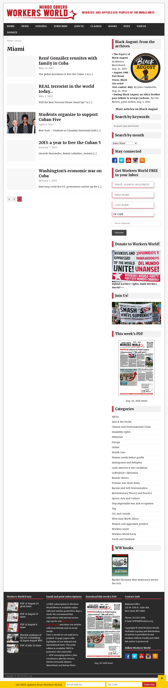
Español (41, 26)
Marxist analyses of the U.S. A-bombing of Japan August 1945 (31, 638)
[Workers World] (84, 13)
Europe (116, 442)
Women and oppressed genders (130, 523)
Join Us (79, 26)
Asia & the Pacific (122, 421)
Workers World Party (124, 534)
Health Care (119, 452)
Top (114, 508)
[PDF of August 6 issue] (12, 630)
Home (11, 26)
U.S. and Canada (121, 513)
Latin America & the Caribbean (129, 467)
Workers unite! (120, 528)
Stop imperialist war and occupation (133, 503)
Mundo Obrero (120, 477)
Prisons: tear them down (126, 482)
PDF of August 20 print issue (29, 605)
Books (112, 26)
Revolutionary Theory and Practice (132, 493)
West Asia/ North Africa (125, 518)
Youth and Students (123, 539)
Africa (115, 416)
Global (115, 447)
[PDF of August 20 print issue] (12, 609)
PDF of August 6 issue (28, 626)
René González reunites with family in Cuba (68, 61)
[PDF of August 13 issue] (12, 619)
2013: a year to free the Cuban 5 (70, 142)
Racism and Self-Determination (130, 488)
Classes (96, 26)
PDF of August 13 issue (29, 615)
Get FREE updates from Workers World (39, 684)
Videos (141, 26)
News (25, 26)
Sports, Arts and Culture (126, 498)
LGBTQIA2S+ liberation (125, 472)
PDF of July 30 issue (30, 645)
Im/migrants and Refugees (127, 462)
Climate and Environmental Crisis (131, 426)
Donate (12, 32)
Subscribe (61, 26)
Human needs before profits (128, 457)
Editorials (117, 436)
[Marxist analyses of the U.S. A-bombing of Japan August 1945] (12, 640)
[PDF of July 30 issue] (12, 651)
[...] (91, 74)
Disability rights (121, 431)
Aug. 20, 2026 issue (136, 400)
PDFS (127, 26)
